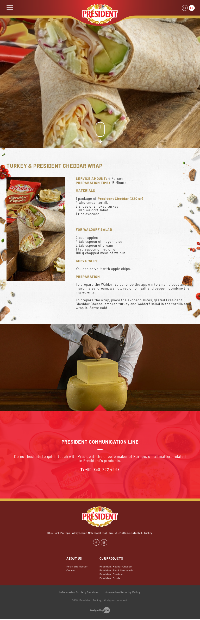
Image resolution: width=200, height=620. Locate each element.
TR (184, 8)
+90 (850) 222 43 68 (102, 469)
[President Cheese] (100, 23)
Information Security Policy (122, 592)
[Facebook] (96, 542)
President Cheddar (111, 574)
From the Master (77, 566)
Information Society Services (78, 592)
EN (191, 8)
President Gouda (109, 578)
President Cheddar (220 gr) (120, 198)
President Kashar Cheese (115, 566)
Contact (71, 570)
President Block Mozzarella (116, 570)
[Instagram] (104, 542)
